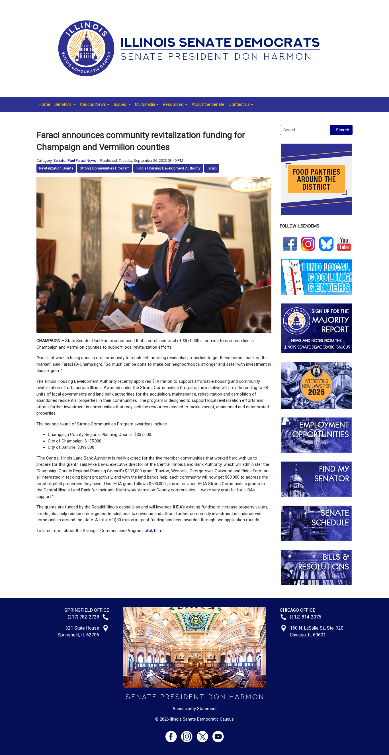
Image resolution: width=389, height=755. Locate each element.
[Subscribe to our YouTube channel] (344, 243)
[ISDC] (192, 48)
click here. (154, 530)
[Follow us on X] (204, 734)
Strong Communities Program (105, 168)
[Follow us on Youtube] (218, 734)
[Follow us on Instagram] (308, 243)
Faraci (212, 168)
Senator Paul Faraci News (75, 160)
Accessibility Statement (195, 708)
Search (342, 130)
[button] (65, 104)
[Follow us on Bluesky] (326, 243)
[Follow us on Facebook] (290, 243)
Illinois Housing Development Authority (168, 168)
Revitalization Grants (56, 168)
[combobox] (305, 130)
